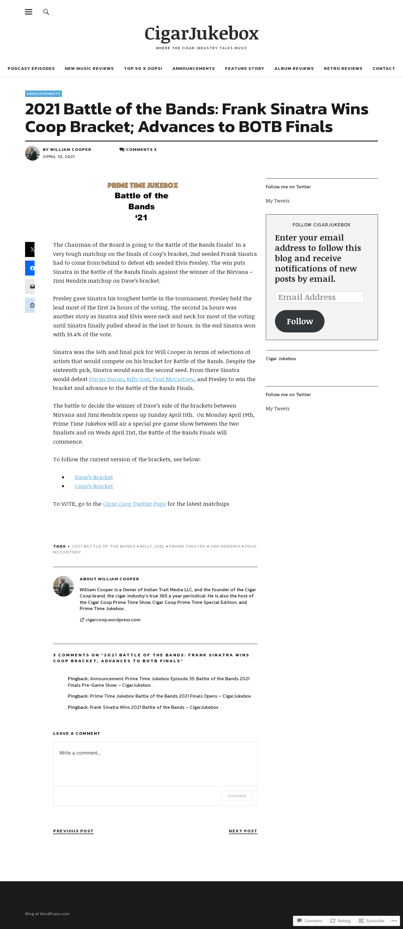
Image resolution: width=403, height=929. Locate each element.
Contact (384, 68)
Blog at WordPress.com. (47, 914)
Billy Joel (138, 379)
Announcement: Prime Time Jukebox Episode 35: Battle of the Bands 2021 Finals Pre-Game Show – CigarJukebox (159, 681)
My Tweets (278, 200)
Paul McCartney (173, 379)
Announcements (193, 68)
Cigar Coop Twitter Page (134, 504)
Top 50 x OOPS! (143, 68)
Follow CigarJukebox (322, 224)
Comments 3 (141, 149)
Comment (237, 795)
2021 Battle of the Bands (104, 546)
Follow (300, 321)
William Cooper (70, 149)
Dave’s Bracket (94, 477)
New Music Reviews (89, 68)
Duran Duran (106, 379)
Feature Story (244, 68)
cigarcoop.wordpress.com (113, 620)
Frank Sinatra (187, 546)
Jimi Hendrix (225, 546)
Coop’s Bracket (94, 486)
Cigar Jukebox (281, 358)
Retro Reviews (343, 68)
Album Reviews (294, 68)
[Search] (46, 11)
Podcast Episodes (31, 68)
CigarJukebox (202, 32)
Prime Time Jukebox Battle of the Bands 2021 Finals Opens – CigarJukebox (170, 695)
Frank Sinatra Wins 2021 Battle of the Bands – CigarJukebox (154, 707)
